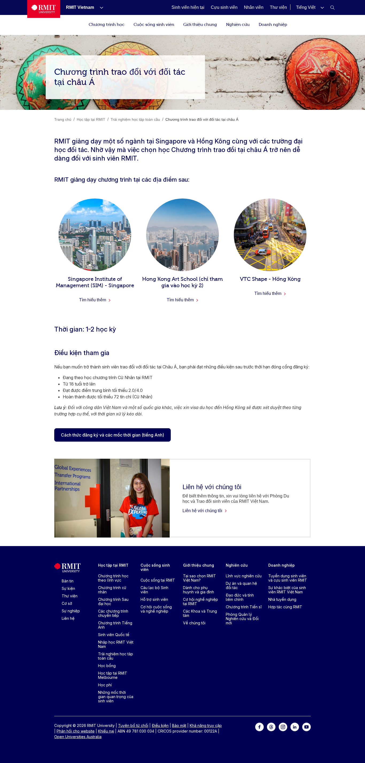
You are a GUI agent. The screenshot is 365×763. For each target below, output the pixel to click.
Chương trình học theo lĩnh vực (113, 578)
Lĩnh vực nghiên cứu (244, 576)
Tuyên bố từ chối (133, 725)
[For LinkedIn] (294, 726)
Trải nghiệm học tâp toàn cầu (115, 656)
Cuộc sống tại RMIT (158, 580)
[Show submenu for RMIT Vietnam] (99, 7)
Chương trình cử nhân (112, 589)
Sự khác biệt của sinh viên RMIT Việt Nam (287, 589)
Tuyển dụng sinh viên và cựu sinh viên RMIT (287, 578)
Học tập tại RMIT (113, 565)
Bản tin (67, 581)
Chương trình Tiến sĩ (244, 607)
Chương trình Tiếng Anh (115, 625)
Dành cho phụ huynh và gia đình (198, 589)
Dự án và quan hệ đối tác (241, 585)
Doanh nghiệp (273, 24)
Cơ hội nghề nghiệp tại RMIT (200, 601)
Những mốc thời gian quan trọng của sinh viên (115, 696)
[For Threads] (271, 726)
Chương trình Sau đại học (113, 601)
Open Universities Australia (78, 736)
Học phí (105, 685)
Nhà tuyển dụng (282, 599)
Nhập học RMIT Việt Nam (115, 644)
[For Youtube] (306, 726)
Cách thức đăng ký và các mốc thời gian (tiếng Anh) (112, 435)
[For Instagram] (283, 726)
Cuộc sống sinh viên (154, 24)
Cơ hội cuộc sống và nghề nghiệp (156, 609)
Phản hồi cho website (76, 731)
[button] (310, 7)
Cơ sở (67, 603)
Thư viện (69, 596)
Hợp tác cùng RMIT (285, 607)
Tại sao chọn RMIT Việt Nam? (199, 578)
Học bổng (107, 665)
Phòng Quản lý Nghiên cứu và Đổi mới (242, 618)
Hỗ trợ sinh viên (154, 599)
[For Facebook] (259, 726)
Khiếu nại (106, 731)
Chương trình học (107, 24)
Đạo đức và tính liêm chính (240, 597)
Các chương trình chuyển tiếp (113, 613)
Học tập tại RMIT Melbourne (112, 675)
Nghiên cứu (238, 24)
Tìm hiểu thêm (93, 300)
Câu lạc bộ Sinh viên (154, 589)
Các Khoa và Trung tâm (200, 613)
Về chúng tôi (194, 623)
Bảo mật (179, 725)
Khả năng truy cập (206, 725)
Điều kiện (160, 725)
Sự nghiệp (71, 611)
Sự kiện (68, 588)
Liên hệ (68, 618)
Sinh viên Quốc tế (113, 634)
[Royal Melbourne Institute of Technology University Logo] (43, 9)
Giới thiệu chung (200, 24)
